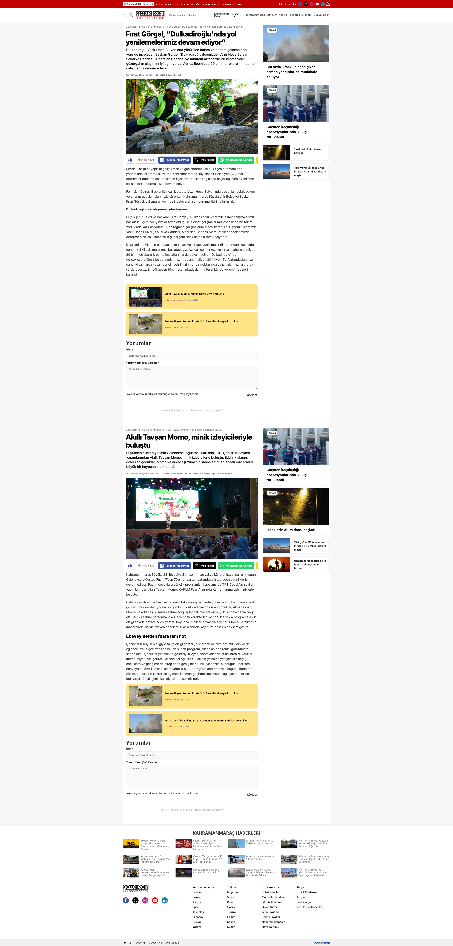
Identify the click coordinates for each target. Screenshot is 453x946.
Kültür (231, 926)
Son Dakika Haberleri (309, 907)
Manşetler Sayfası (273, 897)
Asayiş (197, 902)
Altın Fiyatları (270, 912)
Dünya (197, 922)
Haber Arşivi (304, 902)
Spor (196, 907)
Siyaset (197, 897)
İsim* (129, 349)
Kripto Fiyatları (271, 917)
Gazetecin (131, 26)
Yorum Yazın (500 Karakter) (142, 362)
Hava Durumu (270, 926)
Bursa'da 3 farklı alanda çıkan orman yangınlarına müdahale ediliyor (291, 72)
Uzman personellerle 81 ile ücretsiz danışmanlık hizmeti (310, 564)
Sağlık (231, 922)
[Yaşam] (296, 506)
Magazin (232, 892)
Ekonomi (198, 917)
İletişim (292, 4)
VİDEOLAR (183, 4)
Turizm (231, 912)
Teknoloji (198, 912)
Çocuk (231, 907)
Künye (282, 4)
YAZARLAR (165, 4)
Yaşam (197, 926)
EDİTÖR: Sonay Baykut (170, 74)
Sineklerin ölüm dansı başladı (307, 151)
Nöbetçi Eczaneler (273, 922)
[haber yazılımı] (322, 942)
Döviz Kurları (270, 907)
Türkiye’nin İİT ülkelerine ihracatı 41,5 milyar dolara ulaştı (310, 171)
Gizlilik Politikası (306, 892)
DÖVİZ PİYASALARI (205, 4)
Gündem (198, 892)
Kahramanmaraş (152, 26)
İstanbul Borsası (272, 902)
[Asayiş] (296, 43)
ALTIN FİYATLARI (231, 4)
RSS (128, 942)
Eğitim (231, 917)
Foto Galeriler (271, 892)
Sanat (231, 897)
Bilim (230, 902)
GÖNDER (252, 395)
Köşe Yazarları (271, 887)
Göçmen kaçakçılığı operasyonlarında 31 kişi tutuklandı (286, 132)
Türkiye (231, 887)
